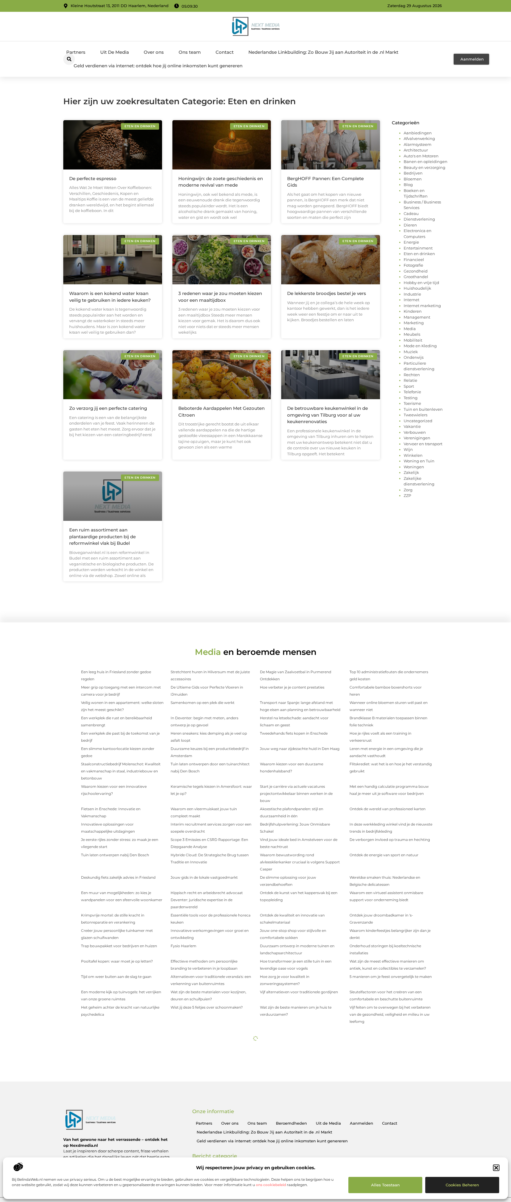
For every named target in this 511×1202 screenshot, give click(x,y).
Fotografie (413, 265)
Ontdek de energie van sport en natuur (384, 855)
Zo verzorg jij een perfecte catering (108, 408)
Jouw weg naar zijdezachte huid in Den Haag (299, 748)
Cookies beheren (462, 1185)
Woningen (414, 466)
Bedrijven (413, 173)
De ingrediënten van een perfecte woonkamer (212, 1060)
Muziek (411, 351)
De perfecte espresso (93, 178)
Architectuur (416, 150)
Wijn (408, 449)
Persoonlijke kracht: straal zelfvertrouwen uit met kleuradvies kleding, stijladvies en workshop (389, 1083)
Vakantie (412, 426)
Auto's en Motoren (421, 156)
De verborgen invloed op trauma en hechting (390, 839)
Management (417, 317)
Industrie (412, 294)
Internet (411, 299)
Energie (411, 242)
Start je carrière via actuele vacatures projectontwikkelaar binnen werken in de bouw (296, 793)
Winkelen (413, 455)
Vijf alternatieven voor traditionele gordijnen (299, 992)
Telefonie (412, 391)
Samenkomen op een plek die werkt (203, 702)
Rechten (412, 374)
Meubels (412, 334)
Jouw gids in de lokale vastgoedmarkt (204, 877)
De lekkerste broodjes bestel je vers (326, 293)
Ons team (190, 52)
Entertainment (418, 248)
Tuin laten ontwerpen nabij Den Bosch (115, 855)
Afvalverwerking (419, 138)
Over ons (154, 52)
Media (410, 328)
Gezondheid (416, 271)
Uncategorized (418, 420)
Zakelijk (411, 472)
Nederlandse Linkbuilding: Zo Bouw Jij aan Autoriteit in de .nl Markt (323, 52)
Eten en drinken (419, 253)
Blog (408, 184)
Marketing (414, 322)
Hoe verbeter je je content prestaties (292, 687)
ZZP (407, 495)
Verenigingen (417, 438)
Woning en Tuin (419, 461)
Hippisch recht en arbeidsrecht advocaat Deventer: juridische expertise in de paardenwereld (207, 900)
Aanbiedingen (418, 133)
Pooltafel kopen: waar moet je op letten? (117, 961)
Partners (75, 52)
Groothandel (416, 276)
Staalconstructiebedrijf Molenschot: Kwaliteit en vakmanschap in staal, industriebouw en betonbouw (121, 771)
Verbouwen (415, 432)
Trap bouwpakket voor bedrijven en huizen (119, 946)
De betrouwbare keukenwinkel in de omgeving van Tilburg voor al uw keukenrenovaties (327, 414)
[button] (496, 1168)
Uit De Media (114, 52)
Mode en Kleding (420, 345)
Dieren (410, 225)
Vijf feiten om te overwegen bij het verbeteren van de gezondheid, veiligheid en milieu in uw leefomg (390, 1014)
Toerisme (412, 403)
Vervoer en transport (423, 443)
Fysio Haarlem (183, 946)
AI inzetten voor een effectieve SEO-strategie (299, 1098)
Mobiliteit (413, 340)
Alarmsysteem (417, 144)
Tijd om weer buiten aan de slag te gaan (116, 976)
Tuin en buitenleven (423, 409)
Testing (411, 397)
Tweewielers (415, 414)
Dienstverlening (419, 219)
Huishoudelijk (417, 288)
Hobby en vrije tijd (421, 282)
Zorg (408, 489)
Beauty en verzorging (424, 167)
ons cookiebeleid (271, 1185)
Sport (409, 386)
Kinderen (413, 311)
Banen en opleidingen (425, 161)
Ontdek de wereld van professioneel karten (388, 809)
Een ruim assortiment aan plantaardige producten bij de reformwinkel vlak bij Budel (102, 536)
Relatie (410, 380)
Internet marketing (422, 305)
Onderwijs (413, 357)
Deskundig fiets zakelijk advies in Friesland (118, 877)
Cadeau (411, 213)
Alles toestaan (385, 1185)
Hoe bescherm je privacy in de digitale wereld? (391, 1098)
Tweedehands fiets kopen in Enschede (294, 733)
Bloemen (413, 179)
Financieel (414, 259)
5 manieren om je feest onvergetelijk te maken (391, 976)
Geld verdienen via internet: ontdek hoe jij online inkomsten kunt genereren (158, 66)
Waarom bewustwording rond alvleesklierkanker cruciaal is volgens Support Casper (300, 862)
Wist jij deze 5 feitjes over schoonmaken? (207, 1007)
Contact (225, 52)
